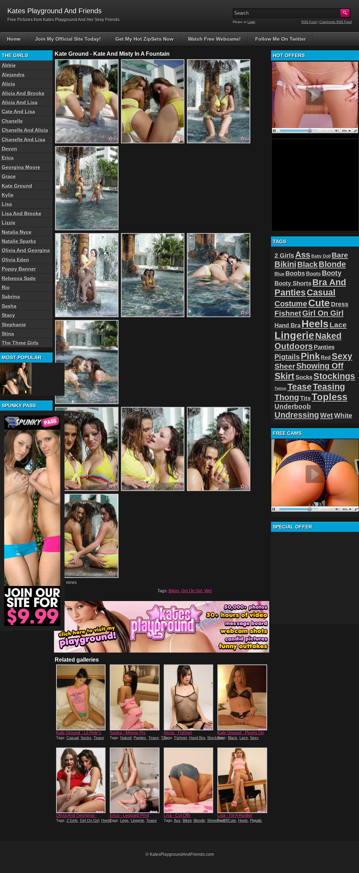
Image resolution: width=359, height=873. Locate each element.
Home (14, 39)
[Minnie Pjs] (134, 697)
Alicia (8, 84)
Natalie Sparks (19, 241)
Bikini (174, 590)
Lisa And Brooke (21, 213)
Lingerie (137, 820)
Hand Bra (197, 738)
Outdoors (294, 346)
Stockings (215, 738)
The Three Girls (20, 343)
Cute (232, 820)
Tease (99, 738)
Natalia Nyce (17, 232)
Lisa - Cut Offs (177, 815)
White (343, 415)
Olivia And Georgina (26, 250)
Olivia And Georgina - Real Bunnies (76, 818)
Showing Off (320, 365)
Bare (340, 255)
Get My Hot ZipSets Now (144, 39)
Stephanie (14, 324)
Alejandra (13, 74)
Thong (287, 397)
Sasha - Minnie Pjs (127, 732)
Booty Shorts (293, 283)
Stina (8, 333)
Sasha (9, 306)
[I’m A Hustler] (242, 780)
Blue (279, 274)
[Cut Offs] (188, 780)
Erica (8, 158)
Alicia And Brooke (23, 93)
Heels (106, 820)
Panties (140, 738)
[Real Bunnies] (81, 780)
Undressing (297, 415)
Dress (339, 304)
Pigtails (256, 820)
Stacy (8, 315)
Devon (9, 148)
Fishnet (180, 738)
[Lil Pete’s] (81, 697)
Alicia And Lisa (20, 102)
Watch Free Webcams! (214, 39)
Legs (124, 820)
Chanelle (12, 121)
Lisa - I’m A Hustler (234, 815)
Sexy (254, 738)
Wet (208, 590)
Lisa (7, 204)
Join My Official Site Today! (68, 39)
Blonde (199, 820)
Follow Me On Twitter (280, 39)
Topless (329, 397)
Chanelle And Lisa (23, 139)
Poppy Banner (19, 269)
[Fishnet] (188, 697)
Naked (125, 738)
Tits (305, 398)
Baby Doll (321, 256)
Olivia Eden (15, 259)
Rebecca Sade (19, 278)
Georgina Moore (21, 167)
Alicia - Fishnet (178, 732)
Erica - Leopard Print (129, 815)
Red (326, 357)
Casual (73, 738)
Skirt (284, 376)
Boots (313, 274)
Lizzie (8, 222)
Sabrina (11, 296)
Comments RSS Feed (335, 22)
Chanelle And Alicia (25, 130)
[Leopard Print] (134, 780)
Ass (177, 820)
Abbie (9, 65)
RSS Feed (309, 22)
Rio (6, 287)
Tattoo (280, 388)
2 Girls (72, 820)
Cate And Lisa (18, 111)
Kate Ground (17, 186)
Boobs (295, 273)
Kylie (8, 195)
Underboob (293, 406)
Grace (9, 176)
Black (232, 738)
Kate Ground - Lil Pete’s (78, 732)
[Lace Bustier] (16, 378)
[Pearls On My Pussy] (242, 697)
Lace (243, 738)
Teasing (329, 386)
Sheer (285, 366)
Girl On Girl (191, 590)
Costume (291, 303)
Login (251, 22)
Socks (86, 738)
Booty (331, 273)
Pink (310, 356)
